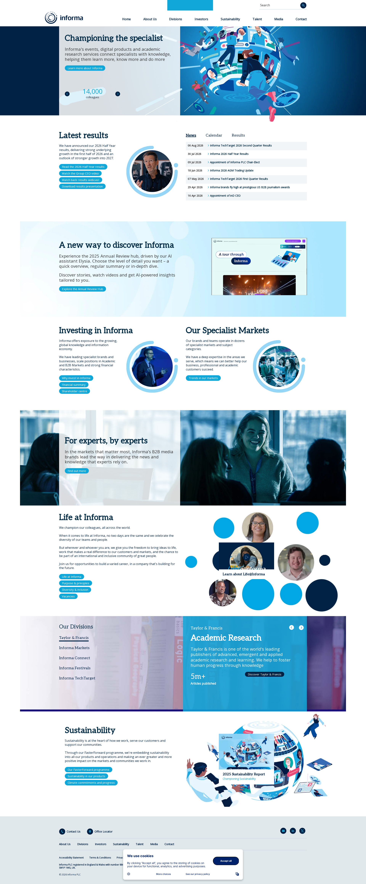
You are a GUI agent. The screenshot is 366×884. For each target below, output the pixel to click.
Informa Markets (74, 648)
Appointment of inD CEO (225, 195)
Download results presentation (82, 186)
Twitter (303, 831)
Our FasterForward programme (88, 769)
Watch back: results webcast (80, 180)
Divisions (175, 19)
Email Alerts (284, 831)
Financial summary (74, 385)
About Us (150, 19)
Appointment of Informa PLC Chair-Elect (235, 162)
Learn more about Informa (85, 68)
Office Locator (103, 831)
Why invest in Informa (76, 378)
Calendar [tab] (214, 135)
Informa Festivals (75, 668)
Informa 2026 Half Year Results (229, 154)
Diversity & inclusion (75, 589)
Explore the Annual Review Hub (82, 289)
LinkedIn (293, 831)
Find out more (77, 471)
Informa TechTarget (77, 678)
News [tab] (191, 135)
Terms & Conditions (100, 857)
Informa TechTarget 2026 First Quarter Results (239, 179)
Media (278, 19)
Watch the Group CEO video (80, 173)
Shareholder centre (74, 391)
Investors (201, 19)
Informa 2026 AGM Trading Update (232, 170)
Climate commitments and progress (91, 782)
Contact (301, 19)
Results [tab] (238, 135)
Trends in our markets (203, 378)
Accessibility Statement (71, 857)
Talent (257, 19)
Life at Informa (71, 577)
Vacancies (68, 596)
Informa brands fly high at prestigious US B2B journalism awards (250, 187)
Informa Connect (74, 658)
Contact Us (73, 831)
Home (126, 19)
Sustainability (230, 19)
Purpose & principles (75, 583)
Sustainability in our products (86, 776)
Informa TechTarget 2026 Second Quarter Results (241, 145)
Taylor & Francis (74, 638)
